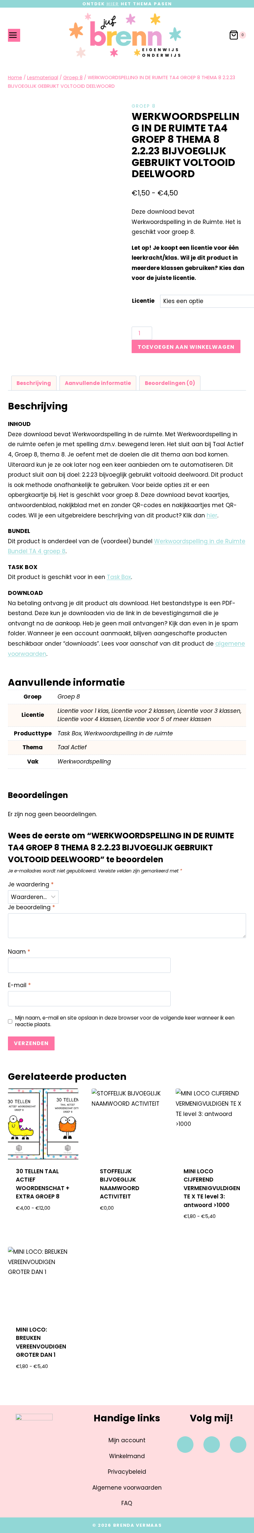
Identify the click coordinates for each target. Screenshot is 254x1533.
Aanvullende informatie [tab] (98, 383)
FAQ (126, 1503)
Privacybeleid (127, 1472)
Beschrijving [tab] (34, 383)
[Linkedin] (238, 1444)
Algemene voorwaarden (127, 1488)
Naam (19, 952)
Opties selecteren (43, 1225)
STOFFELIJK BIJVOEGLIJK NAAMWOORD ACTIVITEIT (119, 1184)
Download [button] (127, 1229)
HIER (112, 4)
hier (212, 515)
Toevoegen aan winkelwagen (186, 347)
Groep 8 (144, 106)
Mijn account (127, 1440)
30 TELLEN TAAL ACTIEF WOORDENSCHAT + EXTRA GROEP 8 (42, 1184)
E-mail (19, 985)
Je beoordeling (31, 907)
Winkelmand (127, 1456)
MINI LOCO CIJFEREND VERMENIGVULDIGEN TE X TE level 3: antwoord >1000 (212, 1188)
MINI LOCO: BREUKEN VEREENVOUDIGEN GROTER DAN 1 (41, 1342)
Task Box (119, 577)
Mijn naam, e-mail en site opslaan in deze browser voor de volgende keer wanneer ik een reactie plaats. (124, 1021)
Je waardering (31, 884)
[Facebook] (185, 1444)
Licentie (143, 301)
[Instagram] (211, 1444)
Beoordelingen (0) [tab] (170, 383)
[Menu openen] (14, 35)
